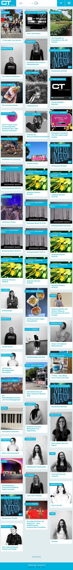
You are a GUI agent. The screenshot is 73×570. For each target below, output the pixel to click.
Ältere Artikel (36, 557)
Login (43, 567)
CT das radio (8, 3)
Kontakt (38, 567)
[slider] (37, 3)
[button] (61, 3)
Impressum (31, 567)
